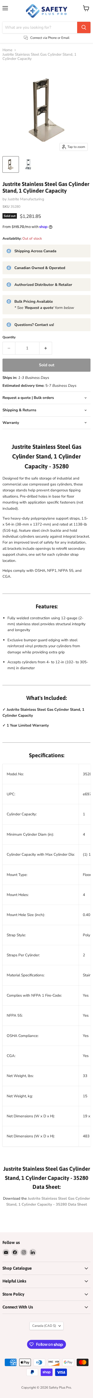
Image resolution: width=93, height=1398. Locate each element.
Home (7, 50)
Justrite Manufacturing (26, 199)
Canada (44, 1326)
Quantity (9, 337)
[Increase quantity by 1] (45, 348)
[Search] (84, 27)
